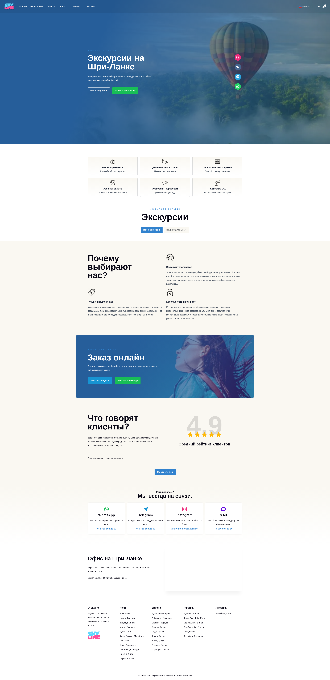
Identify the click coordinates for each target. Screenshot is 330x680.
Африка (77, 7)
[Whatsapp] (238, 86)
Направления (37, 7)
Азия (50, 7)
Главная (22, 7)
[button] (54, 7)
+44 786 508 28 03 (106, 528)
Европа (63, 7)
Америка (91, 7)
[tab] (152, 230)
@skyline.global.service (184, 528)
